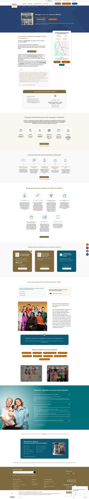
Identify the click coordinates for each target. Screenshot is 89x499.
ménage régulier (42, 62)
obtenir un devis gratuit (47, 401)
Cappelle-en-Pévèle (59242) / (59, 340)
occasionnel (21, 63)
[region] (33, 100)
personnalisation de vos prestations (68, 137)
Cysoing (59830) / (39, 340)
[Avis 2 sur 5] (32, 102)
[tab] (52, 394)
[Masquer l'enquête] (86, 487)
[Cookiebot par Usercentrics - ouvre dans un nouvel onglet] (12, 497)
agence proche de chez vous (40, 136)
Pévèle (33, 6)
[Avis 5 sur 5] (35, 102)
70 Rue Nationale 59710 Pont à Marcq (58, 36)
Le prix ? (48, 135)
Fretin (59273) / (45, 340)
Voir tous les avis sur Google (55, 106)
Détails (19, 497)
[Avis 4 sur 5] (34, 102)
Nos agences (24, 6)
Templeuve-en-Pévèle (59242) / (30, 340)
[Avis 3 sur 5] (33, 102)
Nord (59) (29, 6)
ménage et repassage (32, 55)
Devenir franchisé (34, 484)
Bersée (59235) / (51, 340)
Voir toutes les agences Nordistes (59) (29, 456)
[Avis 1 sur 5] (31, 102)
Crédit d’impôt (20, 135)
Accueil (20, 6)
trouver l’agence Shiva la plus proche (49, 409)
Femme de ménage (35, 483)
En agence (33, 481)
